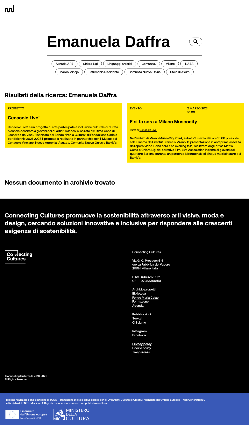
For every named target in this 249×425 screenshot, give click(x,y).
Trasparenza (141, 352)
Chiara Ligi (90, 63)
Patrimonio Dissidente (104, 72)
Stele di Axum (179, 72)
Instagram (139, 331)
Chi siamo (139, 322)
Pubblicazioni (141, 314)
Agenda (138, 305)
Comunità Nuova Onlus (144, 72)
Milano (170, 63)
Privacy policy (142, 344)
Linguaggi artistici (119, 63)
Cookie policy (141, 348)
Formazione (140, 301)
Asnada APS (64, 63)
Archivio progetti (143, 289)
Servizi (136, 318)
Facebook (139, 335)
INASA (189, 63)
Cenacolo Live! (148, 129)
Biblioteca (139, 293)
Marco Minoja (69, 72)
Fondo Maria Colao (145, 297)
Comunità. (149, 63)
